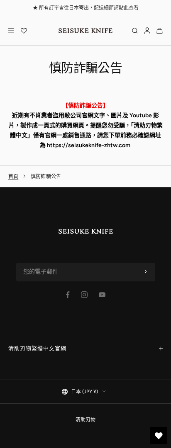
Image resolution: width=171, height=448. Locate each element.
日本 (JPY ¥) (84, 392)
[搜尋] (135, 31)
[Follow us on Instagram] (84, 294)
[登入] (147, 31)
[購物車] (159, 31)
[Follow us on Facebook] (68, 295)
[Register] (145, 272)
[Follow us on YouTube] (102, 294)
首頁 (13, 176)
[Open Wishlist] (23, 30)
